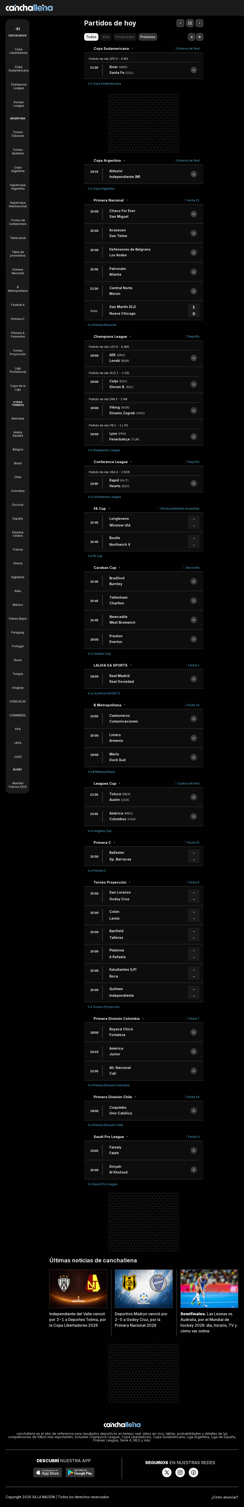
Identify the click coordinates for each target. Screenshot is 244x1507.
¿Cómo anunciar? (224, 1497)
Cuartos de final (188, 783)
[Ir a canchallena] (122, 1425)
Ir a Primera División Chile (105, 1125)
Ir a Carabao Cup (99, 653)
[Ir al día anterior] (180, 23)
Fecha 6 (193, 882)
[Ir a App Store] (47, 1472)
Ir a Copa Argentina (101, 188)
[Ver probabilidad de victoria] (191, 37)
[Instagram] (180, 1472)
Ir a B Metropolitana (101, 772)
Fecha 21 (193, 200)
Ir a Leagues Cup (100, 831)
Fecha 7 (193, 1018)
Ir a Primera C (97, 870)
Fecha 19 (192, 1097)
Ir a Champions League (104, 450)
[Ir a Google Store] (80, 1472)
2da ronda (192, 567)
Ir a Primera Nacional (102, 325)
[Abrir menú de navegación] (17, 29)
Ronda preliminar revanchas (180, 508)
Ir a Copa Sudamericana (104, 83)
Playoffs (193, 336)
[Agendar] (194, 70)
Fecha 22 (193, 842)
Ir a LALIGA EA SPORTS (104, 693)
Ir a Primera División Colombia (109, 1085)
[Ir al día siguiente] (199, 23)
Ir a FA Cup (95, 556)
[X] (167, 1472)
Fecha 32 (193, 705)
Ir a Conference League (104, 497)
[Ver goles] (199, 37)
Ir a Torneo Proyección (104, 1007)
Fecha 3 (193, 1136)
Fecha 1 (193, 665)
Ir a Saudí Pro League (102, 1184)
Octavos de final (187, 48)
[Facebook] (193, 1472)
